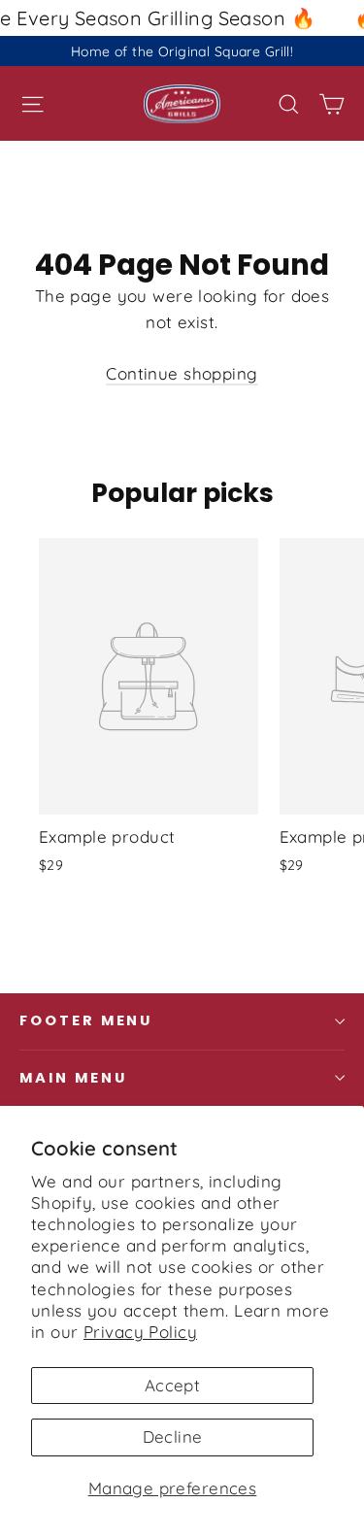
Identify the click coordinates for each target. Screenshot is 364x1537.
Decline (173, 1436)
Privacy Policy (140, 1331)
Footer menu (85, 1020)
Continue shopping (181, 373)
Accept (173, 1385)
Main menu (72, 1077)
